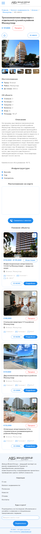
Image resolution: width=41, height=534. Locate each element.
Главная (5, 10)
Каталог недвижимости (20, 10)
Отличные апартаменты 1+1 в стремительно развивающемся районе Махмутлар (18, 431)
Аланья (34, 10)
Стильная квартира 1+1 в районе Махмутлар (19, 323)
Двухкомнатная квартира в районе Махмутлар (20, 377)
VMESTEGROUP (26, 531)
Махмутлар (7, 12)
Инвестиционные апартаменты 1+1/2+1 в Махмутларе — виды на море (18, 266)
